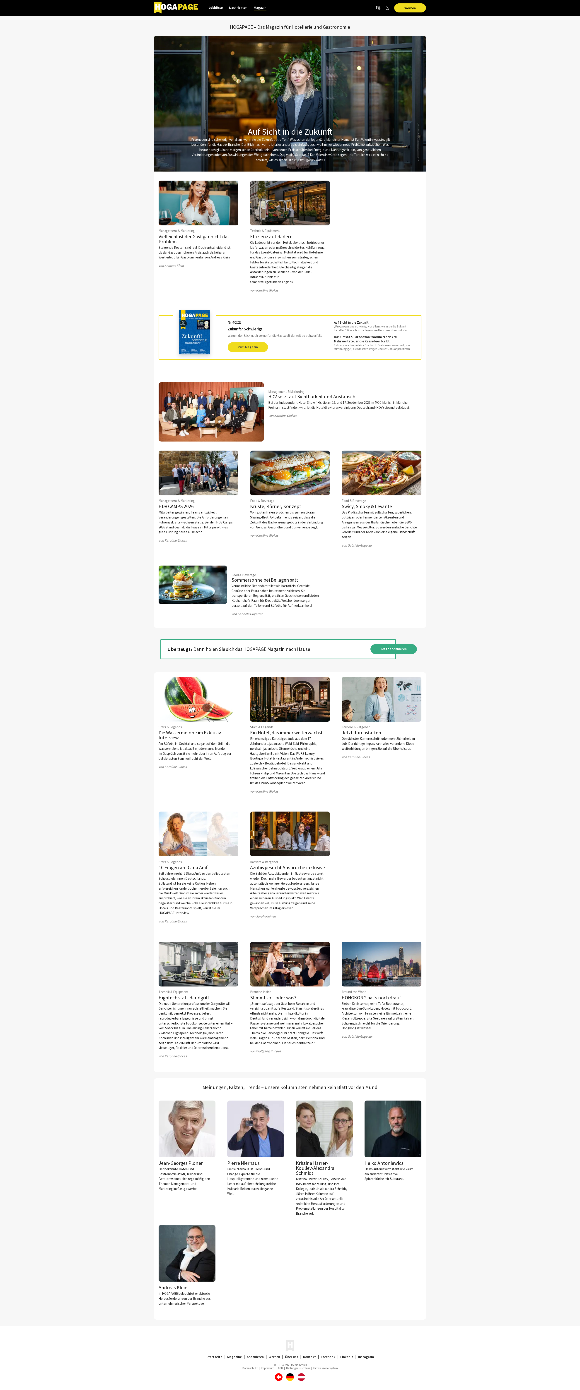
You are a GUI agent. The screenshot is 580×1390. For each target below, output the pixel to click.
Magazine (234, 1357)
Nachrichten (238, 7)
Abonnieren (255, 1357)
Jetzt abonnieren (394, 649)
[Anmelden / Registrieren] (387, 7)
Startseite (214, 1357)
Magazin (260, 7)
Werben (410, 8)
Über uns (291, 1357)
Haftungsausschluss (298, 1368)
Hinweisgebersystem (325, 1368)
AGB (280, 1368)
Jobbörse (216, 7)
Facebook (328, 1357)
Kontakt (309, 1357)
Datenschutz (250, 1368)
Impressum (267, 1368)
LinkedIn (346, 1357)
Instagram (366, 1357)
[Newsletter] (378, 7)
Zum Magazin (248, 347)
